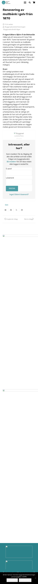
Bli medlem (11, 162)
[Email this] (5, 210)
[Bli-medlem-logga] (19, 567)
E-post (9, 169)
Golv (6, 205)
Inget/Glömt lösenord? (19, 194)
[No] (35, 578)
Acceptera (12, 580)
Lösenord (10, 178)
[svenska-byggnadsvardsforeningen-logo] (6, 2)
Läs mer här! (25, 580)
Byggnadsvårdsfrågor (11, 29)
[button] (25, 2)
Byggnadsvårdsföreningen (15, 27)
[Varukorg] (34, 2)
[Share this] (11, 210)
